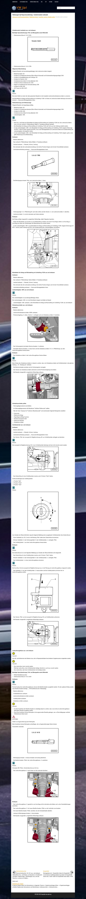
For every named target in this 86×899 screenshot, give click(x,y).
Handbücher (14, 1)
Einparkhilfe (46, 871)
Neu (41, 1)
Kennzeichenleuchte (21, 871)
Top (46, 1)
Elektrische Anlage (34, 17)
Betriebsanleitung (24, 1)
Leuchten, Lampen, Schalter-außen (47, 17)
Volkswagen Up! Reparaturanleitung (20, 17)
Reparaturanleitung (34, 1)
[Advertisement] (43, 24)
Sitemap (50, 1)
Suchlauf (56, 1)
